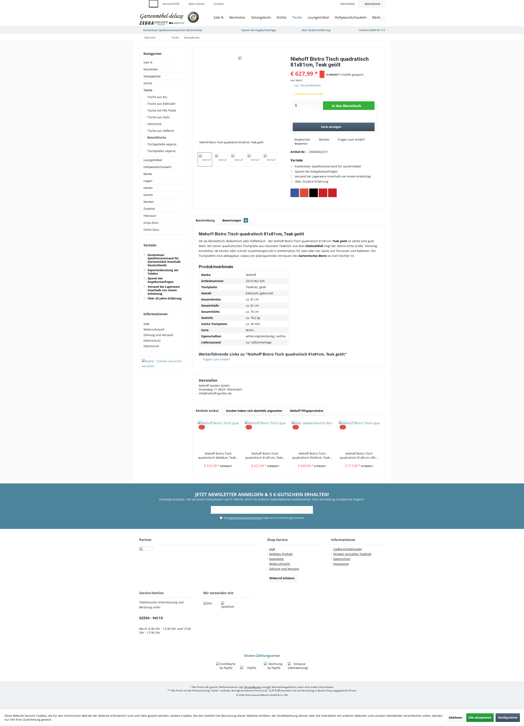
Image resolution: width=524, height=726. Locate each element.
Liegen (147, 181)
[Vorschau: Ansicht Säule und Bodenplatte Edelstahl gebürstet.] (269, 159)
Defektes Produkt (280, 554)
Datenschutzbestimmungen (245, 518)
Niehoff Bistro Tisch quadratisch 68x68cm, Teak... (218, 456)
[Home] (208, 17)
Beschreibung (205, 220)
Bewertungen (234, 220)
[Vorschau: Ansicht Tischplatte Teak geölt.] (237, 159)
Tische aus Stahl (158, 117)
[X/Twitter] (313, 193)
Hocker (148, 188)
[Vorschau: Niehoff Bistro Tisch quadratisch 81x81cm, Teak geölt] (205, 159)
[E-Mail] (332, 193)
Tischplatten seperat (161, 151)
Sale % (147, 62)
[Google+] (304, 193)
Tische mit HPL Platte (161, 110)
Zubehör (149, 209)
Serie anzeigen (331, 127)
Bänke (147, 174)
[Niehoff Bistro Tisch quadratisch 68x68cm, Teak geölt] (218, 435)
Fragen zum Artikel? (351, 139)
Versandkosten (310, 85)
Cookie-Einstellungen (347, 549)
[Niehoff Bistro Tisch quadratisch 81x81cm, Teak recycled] (265, 435)
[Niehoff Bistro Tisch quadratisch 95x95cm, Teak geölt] (312, 435)
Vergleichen (301, 139)
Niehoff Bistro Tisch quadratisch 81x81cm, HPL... (359, 456)
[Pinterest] (323, 193)
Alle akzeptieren (480, 717)
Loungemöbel (152, 160)
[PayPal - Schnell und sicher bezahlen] (163, 364)
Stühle (147, 83)
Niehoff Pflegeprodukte (306, 411)
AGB (146, 324)
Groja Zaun (151, 223)
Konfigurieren (507, 717)
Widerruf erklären (282, 578)
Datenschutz (152, 340)
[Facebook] (294, 193)
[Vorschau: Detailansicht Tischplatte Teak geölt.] (221, 159)
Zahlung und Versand (158, 335)
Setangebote (152, 76)
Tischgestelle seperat (161, 144)
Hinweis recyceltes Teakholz (352, 554)
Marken (148, 202)
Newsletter (276, 559)
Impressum (151, 346)
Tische (147, 90)
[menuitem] (371, 4)
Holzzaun (149, 216)
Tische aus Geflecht (160, 131)
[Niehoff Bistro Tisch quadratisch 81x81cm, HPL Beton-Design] (359, 435)
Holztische (154, 124)
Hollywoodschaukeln (157, 167)
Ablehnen (455, 717)
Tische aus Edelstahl (161, 104)
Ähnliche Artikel (207, 411)
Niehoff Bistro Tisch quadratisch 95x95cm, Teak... (312, 456)
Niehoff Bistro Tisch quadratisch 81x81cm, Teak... (265, 456)
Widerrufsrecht (153, 329)
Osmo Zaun (151, 229)
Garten (148, 195)
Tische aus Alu (157, 97)
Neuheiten (150, 69)
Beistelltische (156, 137)
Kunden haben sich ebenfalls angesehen (254, 411)
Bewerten (301, 144)
